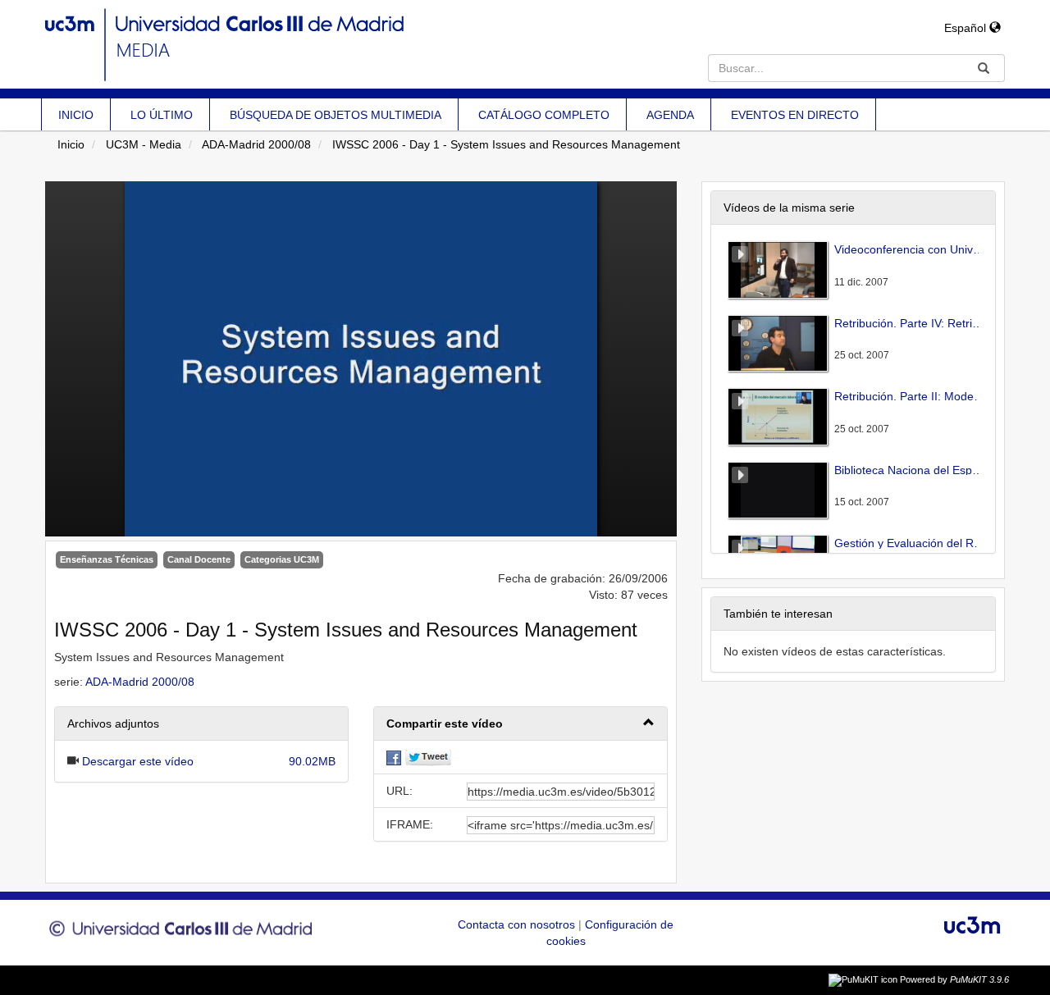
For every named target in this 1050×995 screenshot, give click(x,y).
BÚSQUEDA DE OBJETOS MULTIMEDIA (335, 114)
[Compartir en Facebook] (393, 757)
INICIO (76, 114)
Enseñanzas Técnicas (106, 559)
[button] (520, 724)
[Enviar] (983, 68)
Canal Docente (199, 559)
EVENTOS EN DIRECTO (795, 114)
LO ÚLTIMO (161, 114)
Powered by (954, 979)
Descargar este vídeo (138, 761)
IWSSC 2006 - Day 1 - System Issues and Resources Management (506, 144)
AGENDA (670, 114)
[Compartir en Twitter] (428, 757)
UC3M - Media (143, 144)
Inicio (70, 144)
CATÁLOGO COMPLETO (543, 114)
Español (966, 27)
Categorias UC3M (281, 559)
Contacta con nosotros (518, 924)
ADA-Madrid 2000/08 (256, 144)
